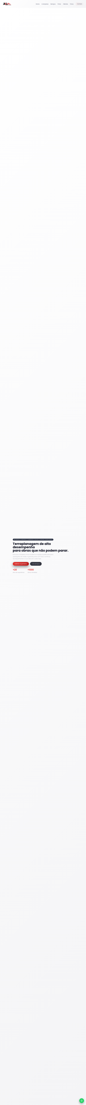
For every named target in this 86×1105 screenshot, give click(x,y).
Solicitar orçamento (21, 564)
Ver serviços (36, 564)
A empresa (45, 4)
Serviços (53, 4)
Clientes (65, 4)
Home (37, 4)
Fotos (71, 4)
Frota (59, 4)
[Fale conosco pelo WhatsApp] (81, 1100)
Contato (79, 4)
